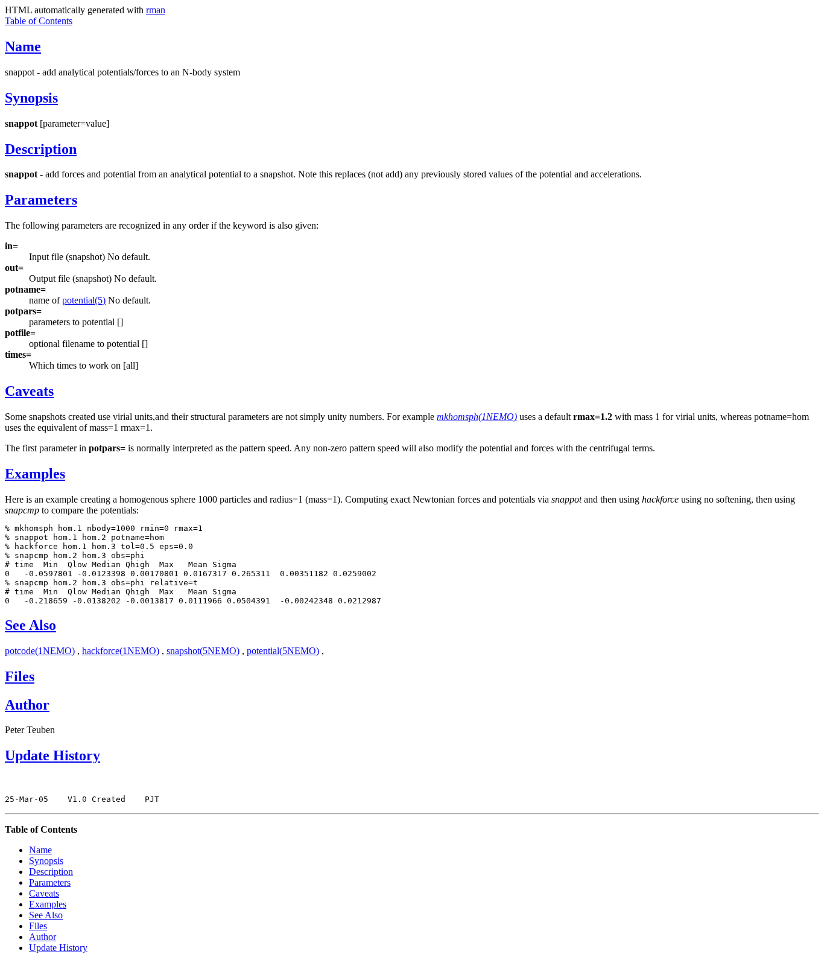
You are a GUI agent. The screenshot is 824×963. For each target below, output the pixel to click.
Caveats (29, 391)
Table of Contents (38, 21)
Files (19, 676)
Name (23, 46)
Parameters (41, 200)
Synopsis (31, 98)
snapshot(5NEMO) (202, 651)
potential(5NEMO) (283, 651)
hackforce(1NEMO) (120, 651)
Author (27, 705)
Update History (52, 755)
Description (41, 149)
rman (155, 10)
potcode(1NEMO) (40, 651)
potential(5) (84, 300)
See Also (30, 625)
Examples (35, 474)
